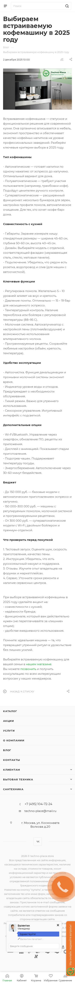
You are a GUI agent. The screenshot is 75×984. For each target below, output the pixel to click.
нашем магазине (38, 664)
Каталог (10, 711)
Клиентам (11, 769)
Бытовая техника (18, 779)
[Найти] (66, 6)
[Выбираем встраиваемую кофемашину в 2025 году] (37, 89)
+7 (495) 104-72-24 (38, 804)
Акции (8, 720)
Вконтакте (37, 841)
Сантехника (13, 789)
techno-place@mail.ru (40, 811)
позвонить (28, 669)
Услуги (9, 730)
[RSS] (62, 59)
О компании (13, 740)
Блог (7, 750)
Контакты (11, 759)
